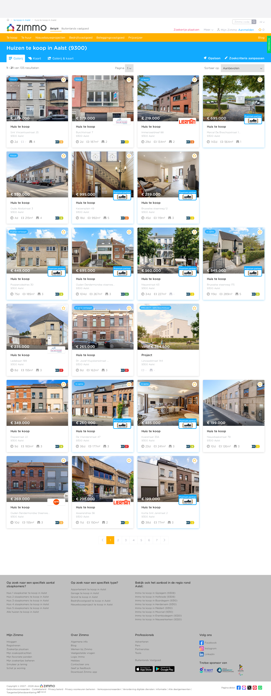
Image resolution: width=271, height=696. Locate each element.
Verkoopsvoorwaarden (109, 689)
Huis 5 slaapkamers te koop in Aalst (28, 608)
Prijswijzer (135, 37)
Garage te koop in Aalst (85, 593)
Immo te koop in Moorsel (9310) (154, 611)
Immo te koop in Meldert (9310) (154, 608)
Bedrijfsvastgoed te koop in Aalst (91, 600)
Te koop (12, 37)
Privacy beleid (56, 689)
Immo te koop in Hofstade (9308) (155, 596)
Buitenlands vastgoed (75, 28)
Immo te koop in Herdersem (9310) (156, 604)
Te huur (26, 37)
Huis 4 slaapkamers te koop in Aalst (28, 604)
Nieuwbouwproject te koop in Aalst (92, 604)
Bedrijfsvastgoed (80, 37)
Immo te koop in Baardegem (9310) (156, 600)
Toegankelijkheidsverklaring (21, 692)
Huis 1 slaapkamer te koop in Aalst (27, 592)
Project (146, 355)
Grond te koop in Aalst (84, 596)
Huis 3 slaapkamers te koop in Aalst (28, 600)
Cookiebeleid (39, 689)
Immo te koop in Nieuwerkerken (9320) (158, 619)
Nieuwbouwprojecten (50, 37)
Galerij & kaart (63, 58)
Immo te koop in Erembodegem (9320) (158, 615)
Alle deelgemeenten (179, 689)
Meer (207, 29)
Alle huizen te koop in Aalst (23, 611)
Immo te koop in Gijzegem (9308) (155, 592)
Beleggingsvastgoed (110, 37)
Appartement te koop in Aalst (88, 589)
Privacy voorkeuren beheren (80, 689)
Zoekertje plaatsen (186, 29)
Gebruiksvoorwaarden (19, 689)
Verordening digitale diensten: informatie (145, 689)
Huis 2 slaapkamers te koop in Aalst (28, 596)
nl (261, 21)
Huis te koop (20, 126)
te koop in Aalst (22, 20)
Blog (261, 37)
